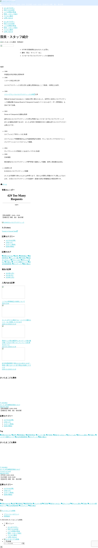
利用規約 (7, 516)
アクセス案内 (12, 535)
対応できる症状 (13, 529)
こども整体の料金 (14, 531)
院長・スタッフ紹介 (14, 533)
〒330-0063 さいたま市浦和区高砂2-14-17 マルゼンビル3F (10, 469)
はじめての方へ (13, 527)
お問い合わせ (12, 537)
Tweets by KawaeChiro (9, 231)
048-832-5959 (4, 407)
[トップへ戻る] (1, 547)
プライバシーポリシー (11, 514)
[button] (23, 543)
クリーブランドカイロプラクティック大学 (18, 94)
